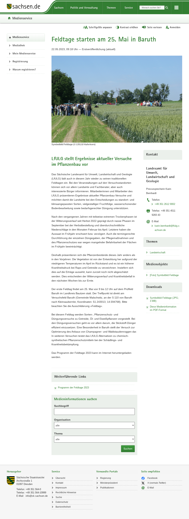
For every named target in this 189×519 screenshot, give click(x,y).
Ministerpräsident (109, 483)
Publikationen (107, 487)
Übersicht (60, 478)
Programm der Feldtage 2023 (73, 387)
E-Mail (150, 487)
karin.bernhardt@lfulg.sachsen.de (167, 227)
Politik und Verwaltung (84, 7)
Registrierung (20, 61)
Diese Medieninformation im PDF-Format (163, 308)
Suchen (127, 448)
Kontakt (59, 483)
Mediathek (19, 45)
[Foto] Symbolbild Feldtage (164, 275)
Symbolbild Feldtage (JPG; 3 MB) (164, 299)
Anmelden (175, 27)
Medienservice (22, 18)
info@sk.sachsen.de (37, 495)
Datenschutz (62, 502)
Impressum (61, 487)
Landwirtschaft (157, 252)
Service (129, 7)
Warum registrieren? (24, 69)
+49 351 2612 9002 (165, 204)
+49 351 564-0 (33, 489)
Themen (111, 7)
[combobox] (152, 7)
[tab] (27, 472)
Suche (59, 497)
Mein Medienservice (24, 53)
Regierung (105, 478)
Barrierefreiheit (63, 507)
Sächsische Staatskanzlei (30, 477)
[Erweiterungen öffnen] (176, 7)
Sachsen (58, 7)
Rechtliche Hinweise (66, 492)
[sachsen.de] (27, 7)
